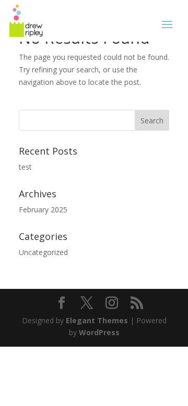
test (25, 167)
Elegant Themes (97, 320)
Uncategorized (43, 252)
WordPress (99, 332)
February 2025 (43, 209)
